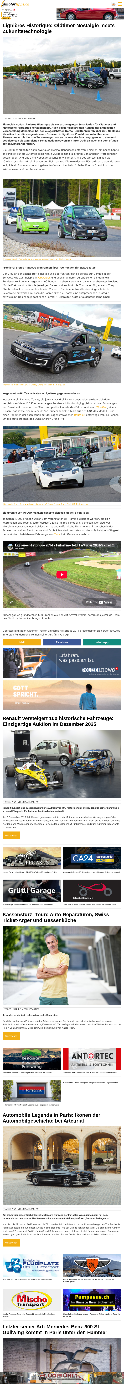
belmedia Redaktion (28, 802)
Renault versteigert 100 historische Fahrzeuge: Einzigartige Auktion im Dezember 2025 (58, 721)
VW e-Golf (101, 407)
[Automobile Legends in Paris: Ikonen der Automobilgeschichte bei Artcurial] (62, 1165)
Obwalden (44, 277)
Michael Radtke (26, 118)
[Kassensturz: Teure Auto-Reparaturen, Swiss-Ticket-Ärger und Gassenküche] (62, 965)
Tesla (57, 534)
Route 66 (79, 414)
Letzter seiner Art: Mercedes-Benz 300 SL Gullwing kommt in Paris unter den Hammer (55, 1329)
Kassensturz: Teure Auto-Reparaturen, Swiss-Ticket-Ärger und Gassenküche (57, 917)
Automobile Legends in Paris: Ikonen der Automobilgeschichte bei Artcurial (51, 1118)
